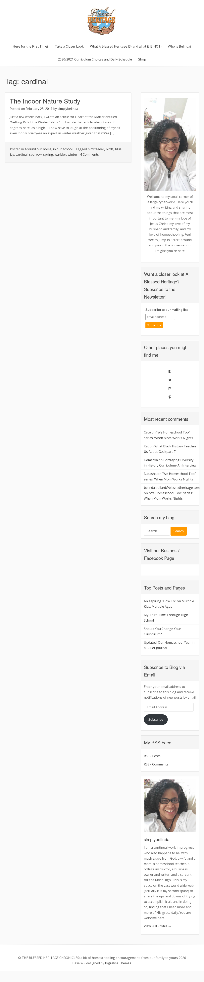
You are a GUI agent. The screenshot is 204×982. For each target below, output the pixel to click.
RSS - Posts (152, 756)
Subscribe (155, 719)
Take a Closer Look (69, 46)
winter (72, 154)
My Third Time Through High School (166, 617)
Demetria (151, 460)
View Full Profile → (157, 926)
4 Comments (89, 154)
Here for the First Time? (30, 46)
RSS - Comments (156, 764)
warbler (60, 154)
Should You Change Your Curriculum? (162, 631)
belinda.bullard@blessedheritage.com (172, 487)
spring (48, 154)
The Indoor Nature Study (45, 100)
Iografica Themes (118, 963)
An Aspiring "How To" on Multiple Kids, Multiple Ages (169, 604)
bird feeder (96, 149)
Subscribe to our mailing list (166, 309)
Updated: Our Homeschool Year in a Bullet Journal (169, 645)
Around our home (38, 149)
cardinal (21, 154)
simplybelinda (68, 108)
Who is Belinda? (179, 46)
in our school (63, 149)
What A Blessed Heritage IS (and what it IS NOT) (126, 46)
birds (109, 149)
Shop (142, 59)
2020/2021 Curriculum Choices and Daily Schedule (95, 59)
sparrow (35, 154)
